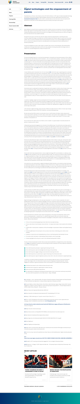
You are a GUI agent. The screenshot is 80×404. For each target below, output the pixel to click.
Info (29, 2)
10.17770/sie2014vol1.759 (50, 301)
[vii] (54, 136)
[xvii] (28, 243)
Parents (16, 2)
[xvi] (58, 211)
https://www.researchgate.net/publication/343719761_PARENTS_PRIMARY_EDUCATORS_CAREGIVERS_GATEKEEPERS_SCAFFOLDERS (50, 338)
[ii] (37, 67)
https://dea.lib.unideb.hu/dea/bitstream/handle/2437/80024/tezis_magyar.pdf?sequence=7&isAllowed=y (48, 304)
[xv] (40, 194)
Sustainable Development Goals (31, 18)
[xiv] (62, 173)
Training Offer (43, 2)
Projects (37, 2)
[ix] (32, 148)
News (33, 2)
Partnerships (50, 2)
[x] (61, 148)
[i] (26, 60)
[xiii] (66, 172)
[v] (68, 83)
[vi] (48, 136)
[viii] (63, 136)
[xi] (26, 154)
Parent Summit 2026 (59, 2)
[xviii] (55, 272)
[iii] (50, 72)
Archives (66, 2)
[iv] (60, 79)
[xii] (31, 172)
